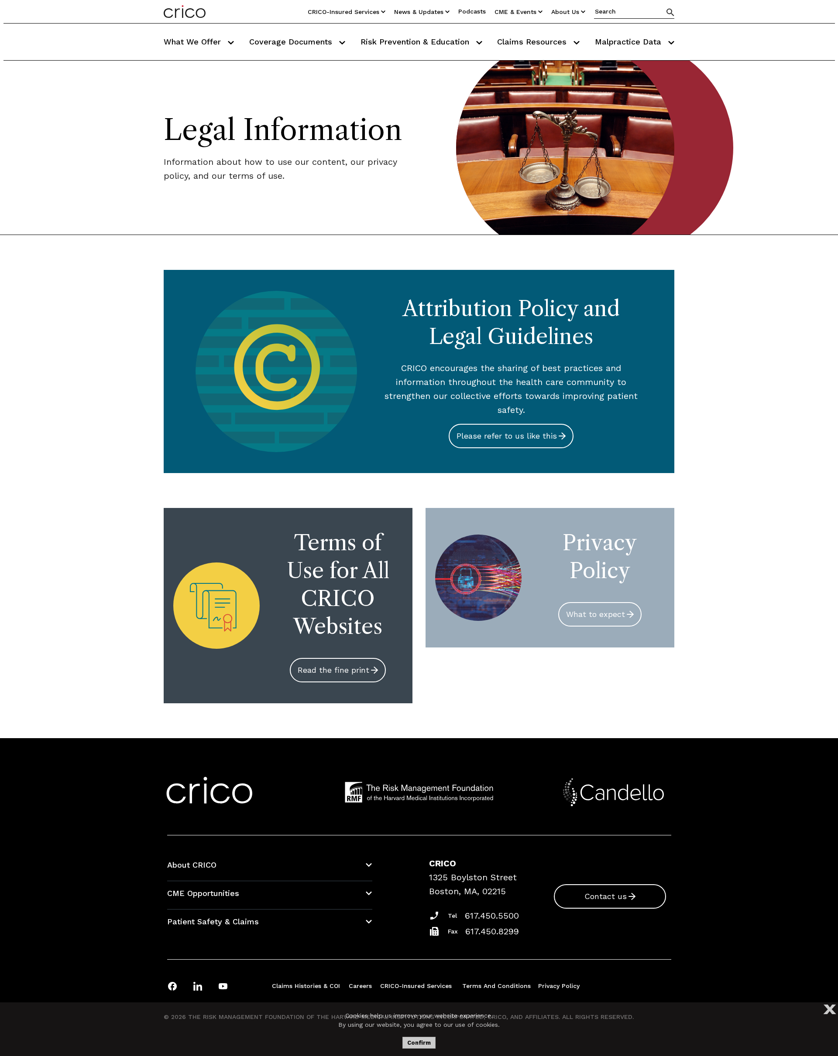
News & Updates (418, 11)
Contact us (605, 896)
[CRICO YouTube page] (223, 986)
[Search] (670, 12)
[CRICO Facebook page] (172, 986)
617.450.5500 (492, 915)
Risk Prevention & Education (416, 41)
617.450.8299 (492, 931)
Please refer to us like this (507, 435)
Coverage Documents (292, 41)
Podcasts (472, 11)
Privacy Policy (559, 985)
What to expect (595, 614)
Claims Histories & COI (306, 985)
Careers (360, 985)
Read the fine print (333, 669)
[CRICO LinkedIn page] (197, 986)
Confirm (419, 1042)
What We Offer (193, 41)
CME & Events (515, 11)
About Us (565, 11)
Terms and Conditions (496, 985)
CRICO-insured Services (343, 11)
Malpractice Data (629, 41)
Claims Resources (533, 41)
